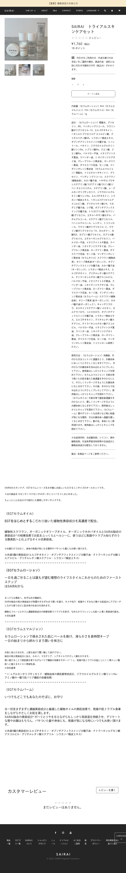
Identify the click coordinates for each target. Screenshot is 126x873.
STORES (79, 10)
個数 (73, 79)
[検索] (105, 11)
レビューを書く (107, 790)
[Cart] (120, 11)
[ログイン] (112, 11)
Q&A (55, 10)
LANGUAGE (92, 10)
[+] (83, 84)
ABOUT (44, 10)
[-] (72, 84)
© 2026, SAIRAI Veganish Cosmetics (63, 858)
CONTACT (66, 10)
